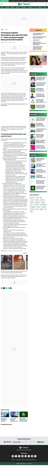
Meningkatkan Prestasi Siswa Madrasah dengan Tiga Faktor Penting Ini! (40, 125)
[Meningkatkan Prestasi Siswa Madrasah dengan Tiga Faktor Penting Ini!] (33, 125)
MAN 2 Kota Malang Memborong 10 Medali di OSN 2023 (40, 141)
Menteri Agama (19, 93)
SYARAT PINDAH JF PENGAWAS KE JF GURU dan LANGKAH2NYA (39, 43)
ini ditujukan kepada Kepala (10, 68)
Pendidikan (30, 7)
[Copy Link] (11, 288)
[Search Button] (46, 4)
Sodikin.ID (30, 463)
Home (2, 7)
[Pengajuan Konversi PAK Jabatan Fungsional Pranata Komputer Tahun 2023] (5, 414)
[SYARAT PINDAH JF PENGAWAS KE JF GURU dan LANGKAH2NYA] (33, 160)
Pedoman (18, 7)
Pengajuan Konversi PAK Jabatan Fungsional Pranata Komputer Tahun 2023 (5, 420)
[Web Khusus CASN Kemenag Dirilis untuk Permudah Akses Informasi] (33, 182)
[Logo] (24, 448)
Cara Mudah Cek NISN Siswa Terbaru (14, 250)
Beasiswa (40, 7)
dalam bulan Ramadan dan (15, 127)
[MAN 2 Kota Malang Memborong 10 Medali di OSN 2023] (33, 142)
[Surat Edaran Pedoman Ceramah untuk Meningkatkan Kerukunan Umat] (14, 414)
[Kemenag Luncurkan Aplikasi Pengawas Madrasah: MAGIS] (33, 119)
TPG (35, 7)
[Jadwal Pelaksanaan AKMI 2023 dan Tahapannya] (33, 130)
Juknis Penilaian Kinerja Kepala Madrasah (38, 34)
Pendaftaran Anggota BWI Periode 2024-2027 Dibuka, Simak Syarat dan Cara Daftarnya (40, 176)
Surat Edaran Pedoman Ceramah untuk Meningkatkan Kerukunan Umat (14, 420)
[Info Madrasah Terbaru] (24, 4)
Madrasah (24, 7)
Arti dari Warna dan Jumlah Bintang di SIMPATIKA (39, 37)
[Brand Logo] (7, 442)
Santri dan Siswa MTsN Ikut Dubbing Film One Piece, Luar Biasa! (41, 147)
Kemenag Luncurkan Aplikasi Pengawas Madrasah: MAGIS (38, 48)
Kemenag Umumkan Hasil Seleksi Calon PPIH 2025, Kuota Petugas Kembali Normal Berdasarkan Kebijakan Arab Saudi (41, 78)
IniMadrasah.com (22, 463)
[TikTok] (29, 456)
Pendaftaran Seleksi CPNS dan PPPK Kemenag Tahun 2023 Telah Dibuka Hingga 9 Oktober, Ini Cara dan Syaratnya (23, 420)
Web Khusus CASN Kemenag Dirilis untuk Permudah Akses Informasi (40, 182)
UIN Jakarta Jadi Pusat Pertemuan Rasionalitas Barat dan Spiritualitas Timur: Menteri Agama (40, 95)
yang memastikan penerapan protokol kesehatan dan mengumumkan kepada (14, 187)
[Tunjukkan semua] (45, 74)
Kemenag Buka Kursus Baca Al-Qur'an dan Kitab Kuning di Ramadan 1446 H (40, 90)
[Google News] (25, 456)
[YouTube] (22, 456)
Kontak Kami (18, 459)
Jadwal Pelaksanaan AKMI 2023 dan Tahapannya (41, 130)
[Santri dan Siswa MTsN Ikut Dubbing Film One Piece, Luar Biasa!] (33, 147)
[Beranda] (2, 29)
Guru (45, 7)
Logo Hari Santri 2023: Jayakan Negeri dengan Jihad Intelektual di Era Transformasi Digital (41, 101)
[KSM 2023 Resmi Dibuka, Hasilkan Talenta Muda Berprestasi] (33, 136)
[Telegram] (6, 288)
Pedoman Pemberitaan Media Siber (29, 459)
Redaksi (13, 459)
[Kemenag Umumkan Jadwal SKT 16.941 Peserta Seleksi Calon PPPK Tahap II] (33, 84)
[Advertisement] (24, 18)
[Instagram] (19, 456)
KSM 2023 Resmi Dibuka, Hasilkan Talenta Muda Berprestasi (40, 136)
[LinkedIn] (32, 456)
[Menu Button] (1, 4)
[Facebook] (2, 288)
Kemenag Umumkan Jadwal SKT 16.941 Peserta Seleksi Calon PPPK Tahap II (41, 84)
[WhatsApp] (8, 288)
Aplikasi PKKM (36, 40)
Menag (12, 7)
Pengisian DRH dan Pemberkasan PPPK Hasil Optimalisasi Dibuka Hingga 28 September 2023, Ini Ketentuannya (41, 106)
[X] (4, 288)
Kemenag (7, 7)
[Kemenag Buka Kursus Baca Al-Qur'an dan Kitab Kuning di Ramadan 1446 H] (33, 90)
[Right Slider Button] (47, 7)
